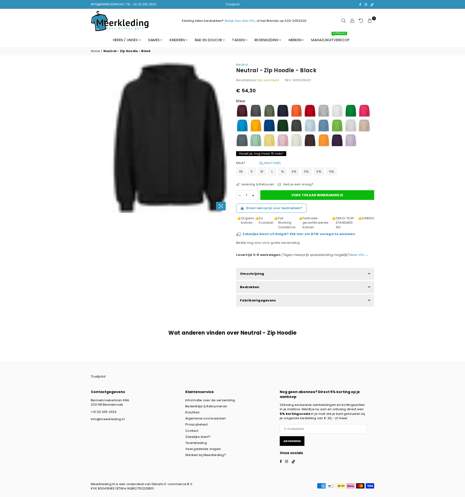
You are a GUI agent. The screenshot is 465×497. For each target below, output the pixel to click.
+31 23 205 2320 (103, 412)
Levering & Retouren (257, 184)
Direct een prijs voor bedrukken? (271, 208)
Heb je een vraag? (297, 184)
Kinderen (177, 40)
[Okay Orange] (324, 141)
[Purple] (337, 141)
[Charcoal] (296, 126)
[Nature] (296, 141)
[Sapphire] (242, 126)
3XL (306, 171)
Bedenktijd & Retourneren (206, 406)
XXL (294, 171)
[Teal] (242, 141)
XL (282, 171)
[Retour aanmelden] (361, 20)
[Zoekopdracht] (343, 20)
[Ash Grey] (351, 126)
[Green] (351, 111)
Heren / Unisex (125, 40)
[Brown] (310, 141)
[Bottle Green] (283, 126)
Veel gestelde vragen (203, 449)
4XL (318, 171)
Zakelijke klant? (197, 436)
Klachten (192, 412)
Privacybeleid (196, 424)
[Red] (310, 111)
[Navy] (283, 111)
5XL (331, 171)
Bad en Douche (208, 40)
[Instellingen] (352, 20)
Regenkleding (267, 40)
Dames (154, 40)
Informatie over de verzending (210, 400)
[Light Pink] (283, 141)
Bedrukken (249, 287)
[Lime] (337, 126)
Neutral (242, 64)
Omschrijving (252, 273)
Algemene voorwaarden (205, 418)
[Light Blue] (310, 126)
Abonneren (292, 441)
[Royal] (269, 126)
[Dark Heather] (256, 111)
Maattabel (272, 163)
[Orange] (296, 111)
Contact (191, 430)
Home (95, 51)
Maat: (258, 163)
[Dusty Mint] (256, 141)
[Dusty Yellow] (269, 141)
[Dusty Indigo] (324, 126)
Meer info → (359, 254)
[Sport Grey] (324, 111)
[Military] (269, 111)
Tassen (238, 40)
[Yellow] (256, 126)
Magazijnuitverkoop (330, 37)
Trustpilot (232, 4)
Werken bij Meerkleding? (205, 455)
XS (241, 171)
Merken (295, 40)
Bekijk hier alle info (240, 20)
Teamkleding (196, 443)
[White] (337, 111)
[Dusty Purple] (351, 141)
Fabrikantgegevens (258, 300)
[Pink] (364, 111)
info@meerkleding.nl (108, 419)
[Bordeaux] (242, 111)
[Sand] (364, 126)
